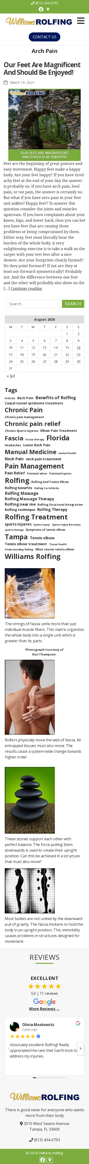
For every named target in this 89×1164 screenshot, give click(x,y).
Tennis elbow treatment (26, 543)
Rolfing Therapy (52, 509)
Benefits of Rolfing (55, 397)
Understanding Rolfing (19, 549)
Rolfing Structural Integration (60, 505)
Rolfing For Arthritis (46, 488)
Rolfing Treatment (36, 517)
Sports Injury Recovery (66, 524)
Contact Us (44, 37)
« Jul (11, 376)
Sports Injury (41, 524)
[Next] (80, 1048)
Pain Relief (15, 473)
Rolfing (17, 480)
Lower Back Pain (36, 445)
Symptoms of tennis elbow (45, 530)
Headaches (13, 445)
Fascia (14, 438)
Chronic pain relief (32, 423)
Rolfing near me (20, 504)
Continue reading (26, 288)
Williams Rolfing (33, 556)
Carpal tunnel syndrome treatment (34, 403)
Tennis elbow (42, 537)
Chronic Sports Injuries (21, 431)
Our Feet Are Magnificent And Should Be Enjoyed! (42, 68)
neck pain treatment (43, 458)
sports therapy (14, 529)
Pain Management (34, 465)
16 (78, 347)
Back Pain (25, 398)
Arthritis (10, 398)
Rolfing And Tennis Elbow (50, 482)
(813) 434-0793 (46, 3)
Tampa (16, 536)
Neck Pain (14, 458)
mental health (67, 453)
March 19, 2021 (22, 82)
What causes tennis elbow (54, 549)
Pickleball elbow (37, 473)
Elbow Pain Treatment (58, 430)
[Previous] (8, 1048)
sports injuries (18, 524)
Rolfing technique (20, 509)
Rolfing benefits (18, 487)
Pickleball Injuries (60, 473)
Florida (58, 437)
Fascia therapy (34, 439)
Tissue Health (58, 544)
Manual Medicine (30, 451)
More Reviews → (44, 1008)
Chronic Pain (24, 410)
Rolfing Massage (21, 493)
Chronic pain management (24, 417)
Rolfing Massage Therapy (29, 498)
